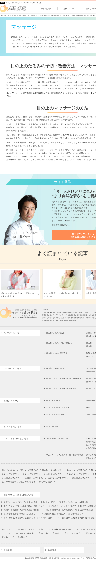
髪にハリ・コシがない (26, 529)
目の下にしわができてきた (57, 478)
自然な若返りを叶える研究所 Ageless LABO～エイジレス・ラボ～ (63, 558)
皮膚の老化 (90, 401)
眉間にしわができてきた (81, 478)
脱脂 (88, 353)
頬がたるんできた (11, 401)
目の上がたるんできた (12, 368)
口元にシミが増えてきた (53, 474)
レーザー (89, 356)
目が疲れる (57, 533)
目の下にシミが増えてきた (52, 470)
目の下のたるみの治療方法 (56, 353)
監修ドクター (69, 9)
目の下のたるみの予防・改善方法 (59, 343)
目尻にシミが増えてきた (29, 470)
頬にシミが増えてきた (12, 427)
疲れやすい (30, 533)
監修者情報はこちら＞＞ (62, 225)
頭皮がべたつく (45, 529)
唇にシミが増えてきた (31, 474)
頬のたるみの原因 (53, 401)
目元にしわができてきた (11, 478)
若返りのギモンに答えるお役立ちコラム (19, 495)
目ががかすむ (44, 533)
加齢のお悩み (46, 9)
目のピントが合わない (73, 533)
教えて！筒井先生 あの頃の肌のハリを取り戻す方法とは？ (70, 510)
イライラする (7, 533)
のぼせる (19, 533)
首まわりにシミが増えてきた (78, 474)
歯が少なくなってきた (77, 529)
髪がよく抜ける (8, 529)
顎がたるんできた (9, 470)
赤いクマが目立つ (46, 482)
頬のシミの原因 (52, 426)
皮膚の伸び (90, 371)
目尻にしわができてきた (34, 478)
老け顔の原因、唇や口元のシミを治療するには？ (63, 514)
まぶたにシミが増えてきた (77, 470)
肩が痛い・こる (8, 537)
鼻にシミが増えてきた (10, 474)
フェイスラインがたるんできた (16, 439)
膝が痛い (21, 537)
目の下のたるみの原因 (55, 333)
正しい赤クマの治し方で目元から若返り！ (20, 514)
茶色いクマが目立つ (27, 482)
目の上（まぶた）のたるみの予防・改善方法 (63, 379)
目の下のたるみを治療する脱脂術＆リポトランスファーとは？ (28, 518)
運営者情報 (8, 550)
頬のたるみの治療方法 (55, 414)
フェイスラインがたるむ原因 (57, 439)
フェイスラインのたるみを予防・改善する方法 (64, 455)
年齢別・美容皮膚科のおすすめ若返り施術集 (21, 510)
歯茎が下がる (59, 529)
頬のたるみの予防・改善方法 (57, 407)
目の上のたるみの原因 (55, 368)
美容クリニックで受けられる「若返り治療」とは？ (24, 506)
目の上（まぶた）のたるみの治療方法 (61, 389)
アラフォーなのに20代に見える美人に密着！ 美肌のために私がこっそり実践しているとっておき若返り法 (46, 502)
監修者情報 (52, 550)
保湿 (88, 407)
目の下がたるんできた (12, 333)
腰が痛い (89, 533)
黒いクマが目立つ (9, 482)
